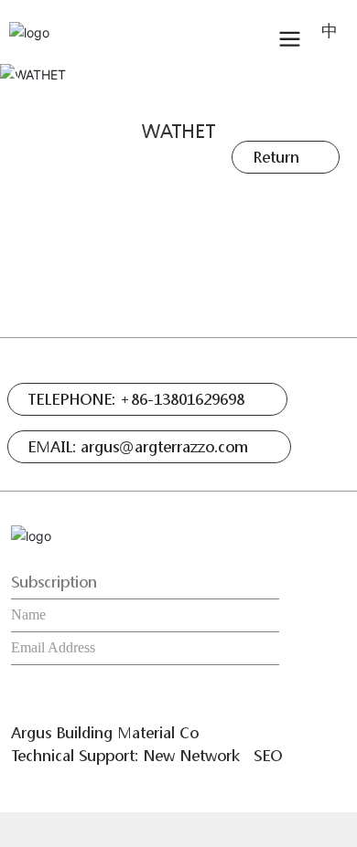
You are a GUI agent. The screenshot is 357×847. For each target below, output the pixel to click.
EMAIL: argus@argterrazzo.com (137, 446)
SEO (268, 755)
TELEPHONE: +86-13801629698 (135, 398)
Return (276, 156)
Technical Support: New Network (125, 755)
